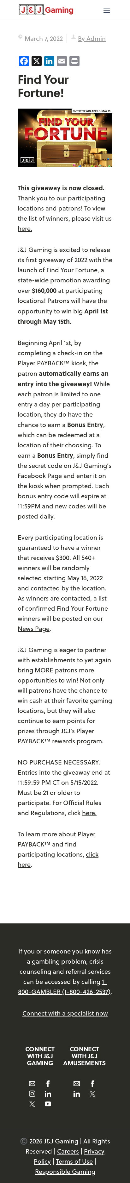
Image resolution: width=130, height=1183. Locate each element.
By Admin (92, 38)
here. (25, 228)
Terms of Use (74, 1161)
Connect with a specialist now (65, 1013)
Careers (68, 1151)
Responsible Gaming (65, 1171)
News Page (34, 628)
